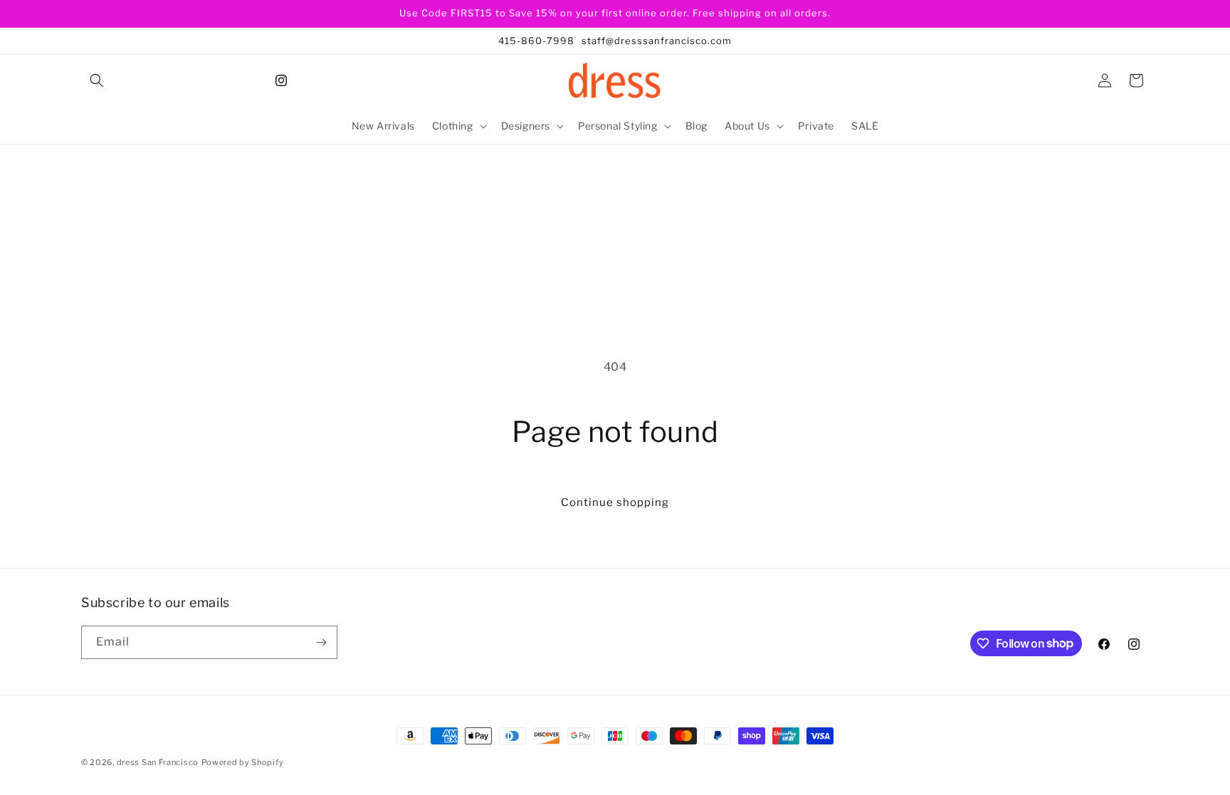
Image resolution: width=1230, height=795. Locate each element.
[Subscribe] (321, 642)
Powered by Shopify (242, 762)
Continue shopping (615, 502)
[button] (96, 80)
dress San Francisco (158, 762)
